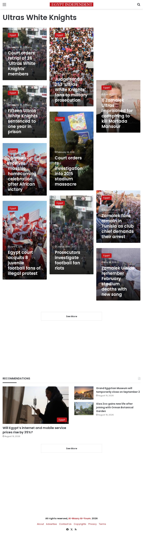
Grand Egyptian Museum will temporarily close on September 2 (118, 390)
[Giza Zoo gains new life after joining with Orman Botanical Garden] (83, 408)
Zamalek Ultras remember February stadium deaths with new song (117, 281)
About (40, 524)
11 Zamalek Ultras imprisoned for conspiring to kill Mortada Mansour (117, 113)
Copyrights (80, 524)
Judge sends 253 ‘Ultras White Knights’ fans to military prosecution (71, 89)
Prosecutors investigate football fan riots (67, 260)
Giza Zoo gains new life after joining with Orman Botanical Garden (114, 407)
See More (71, 448)
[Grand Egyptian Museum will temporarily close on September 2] (83, 393)
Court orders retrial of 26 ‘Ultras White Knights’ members (21, 63)
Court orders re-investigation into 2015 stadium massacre (69, 171)
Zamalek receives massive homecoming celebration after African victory (22, 173)
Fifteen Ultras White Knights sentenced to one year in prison (23, 121)
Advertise (51, 524)
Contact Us (65, 524)
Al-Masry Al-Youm (79, 518)
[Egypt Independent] (71, 4)
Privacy (92, 524)
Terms (102, 524)
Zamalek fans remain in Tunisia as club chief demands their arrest (117, 226)
